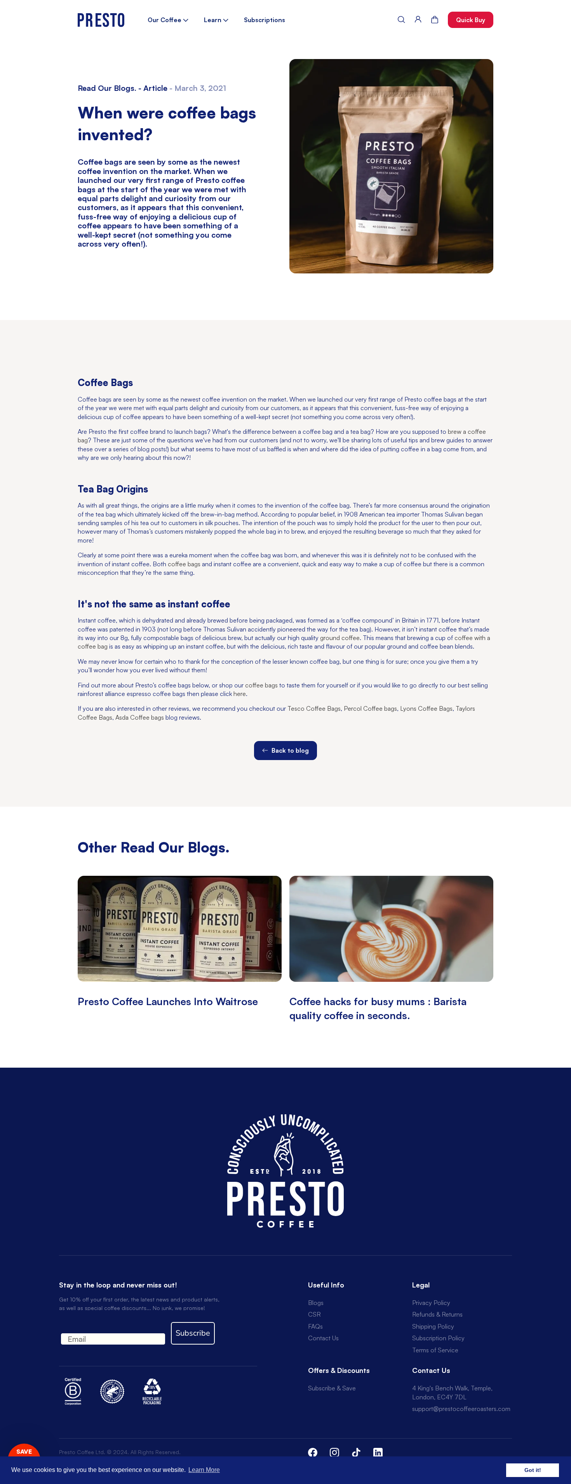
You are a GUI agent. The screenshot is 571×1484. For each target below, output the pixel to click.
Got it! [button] (532, 1470)
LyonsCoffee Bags (426, 708)
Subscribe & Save (332, 1388)
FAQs (315, 1326)
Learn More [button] (204, 1470)
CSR (314, 1314)
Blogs (316, 1303)
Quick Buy (470, 20)
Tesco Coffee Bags (314, 708)
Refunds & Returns (437, 1314)
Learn (213, 20)
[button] (401, 19)
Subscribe (193, 1333)
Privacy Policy (431, 1303)
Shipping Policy (433, 1326)
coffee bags (184, 564)
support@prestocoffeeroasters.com (461, 1409)
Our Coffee (165, 20)
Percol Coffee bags (370, 708)
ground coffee (340, 638)
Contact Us (323, 1338)
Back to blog (289, 750)
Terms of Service (435, 1350)
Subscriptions (264, 20)
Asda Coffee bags (139, 717)
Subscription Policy (438, 1338)
